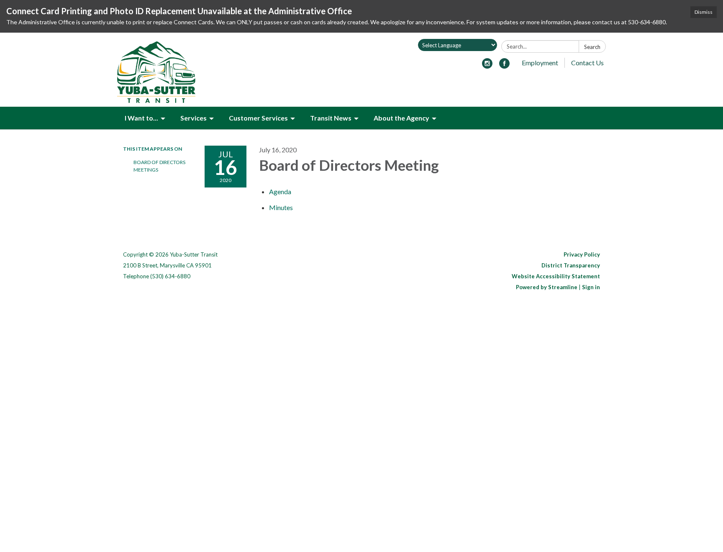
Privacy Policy (582, 254)
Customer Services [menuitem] (258, 118)
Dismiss (704, 12)
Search (592, 47)
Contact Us (587, 63)
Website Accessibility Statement (556, 276)
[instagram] (487, 66)
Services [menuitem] (193, 118)
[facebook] (504, 66)
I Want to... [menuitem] (141, 118)
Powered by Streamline (546, 287)
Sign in (591, 287)
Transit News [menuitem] (330, 118)
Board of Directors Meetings (159, 166)
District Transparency (570, 265)
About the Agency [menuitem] (401, 118)
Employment (540, 63)
